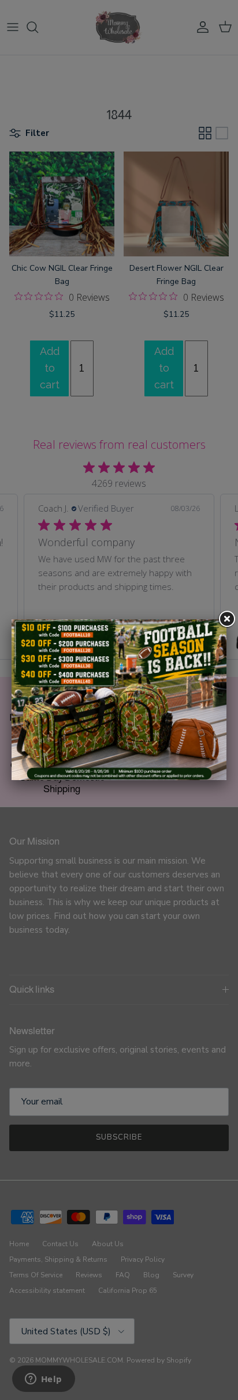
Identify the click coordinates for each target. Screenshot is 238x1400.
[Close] (226, 619)
